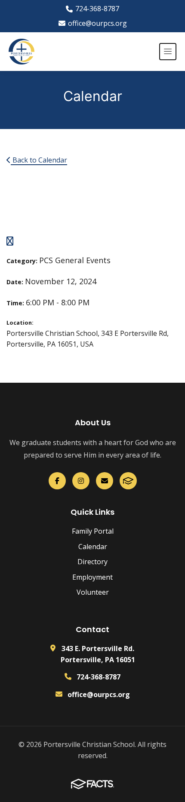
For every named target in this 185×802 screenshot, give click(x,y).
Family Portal (93, 531)
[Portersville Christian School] (21, 52)
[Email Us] (104, 480)
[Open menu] (167, 51)
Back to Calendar (39, 160)
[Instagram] (80, 480)
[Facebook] (57, 480)
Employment (92, 577)
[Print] (9, 241)
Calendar (92, 546)
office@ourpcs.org (97, 23)
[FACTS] (128, 480)
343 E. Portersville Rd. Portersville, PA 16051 (98, 654)
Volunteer (93, 592)
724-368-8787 (97, 8)
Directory (92, 561)
